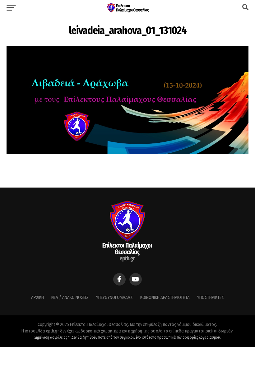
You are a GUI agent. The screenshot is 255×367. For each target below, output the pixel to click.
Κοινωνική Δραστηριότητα (165, 297)
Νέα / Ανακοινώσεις (70, 297)
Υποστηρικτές (210, 297)
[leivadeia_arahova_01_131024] (127, 152)
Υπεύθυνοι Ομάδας (114, 297)
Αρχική (37, 297)
